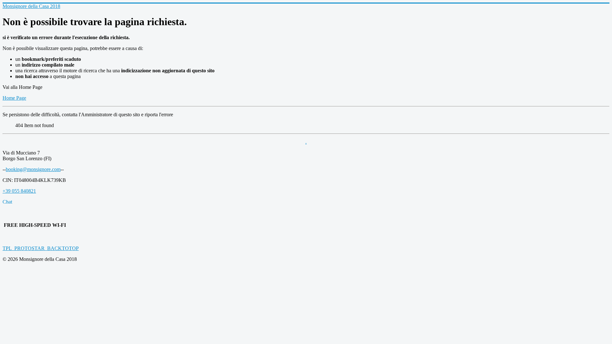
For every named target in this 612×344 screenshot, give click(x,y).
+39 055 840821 (19, 191)
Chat (7, 201)
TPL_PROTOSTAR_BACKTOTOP (41, 248)
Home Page (14, 98)
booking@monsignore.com (33, 169)
